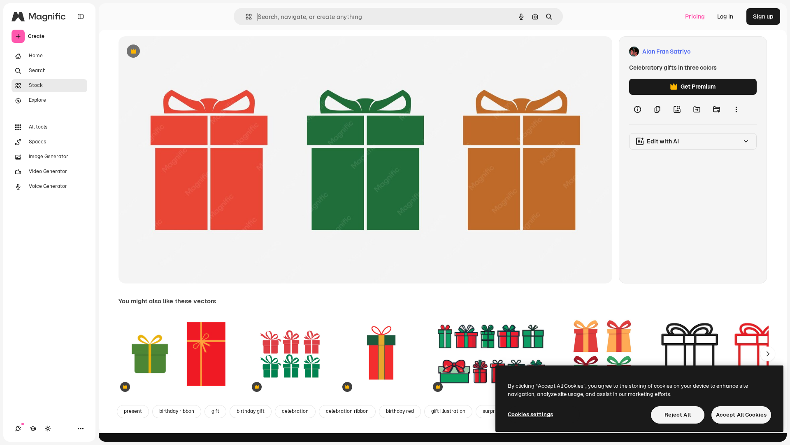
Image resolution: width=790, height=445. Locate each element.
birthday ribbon (176, 411)
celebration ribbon (347, 411)
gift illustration (448, 411)
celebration (295, 411)
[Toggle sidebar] (80, 16)
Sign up (763, 16)
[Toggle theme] (47, 428)
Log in (725, 16)
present (133, 411)
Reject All (678, 414)
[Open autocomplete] (245, 17)
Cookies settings (530, 414)
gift (215, 411)
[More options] (736, 109)
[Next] (767, 354)
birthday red (400, 411)
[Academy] (33, 428)
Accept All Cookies (741, 414)
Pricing (695, 16)
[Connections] (18, 428)
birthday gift (251, 411)
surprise (492, 411)
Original (171, 52)
